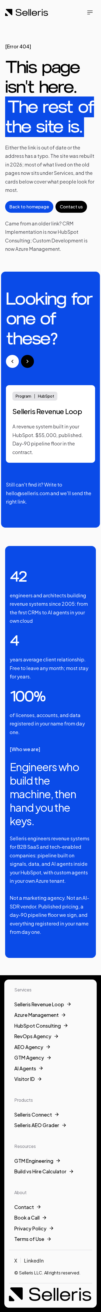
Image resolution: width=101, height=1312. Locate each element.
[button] (90, 12)
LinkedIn (34, 1260)
